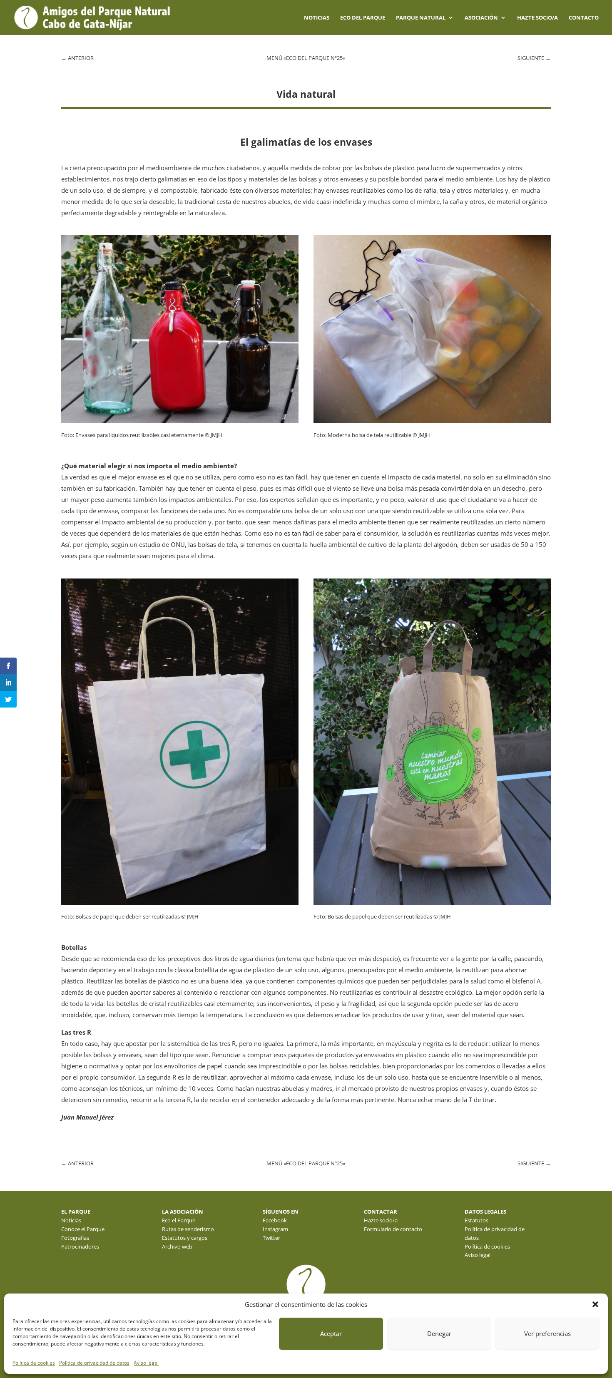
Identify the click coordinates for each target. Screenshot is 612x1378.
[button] (595, 1304)
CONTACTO (584, 18)
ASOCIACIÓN (481, 18)
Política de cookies (33, 1362)
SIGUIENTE (534, 58)
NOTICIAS (316, 18)
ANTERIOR (77, 58)
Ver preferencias (547, 1333)
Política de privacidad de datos (94, 1362)
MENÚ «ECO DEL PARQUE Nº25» (305, 58)
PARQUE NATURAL (420, 18)
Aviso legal (146, 1362)
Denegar (439, 1333)
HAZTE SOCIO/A (537, 18)
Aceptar (331, 1333)
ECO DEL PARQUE (362, 18)
